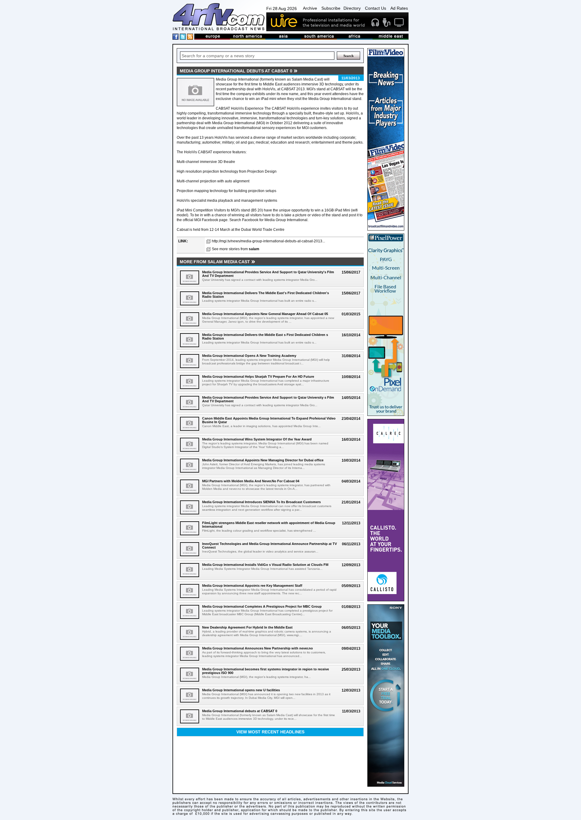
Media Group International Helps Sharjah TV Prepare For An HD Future (258, 376)
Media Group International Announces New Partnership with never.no (257, 648)
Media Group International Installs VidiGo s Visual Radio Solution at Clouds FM (265, 564)
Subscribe (330, 8)
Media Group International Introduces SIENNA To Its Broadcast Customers (261, 502)
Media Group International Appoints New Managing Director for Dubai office (262, 460)
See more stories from (235, 249)
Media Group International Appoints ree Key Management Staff (252, 585)
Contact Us (375, 8)
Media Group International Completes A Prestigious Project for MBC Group (262, 606)
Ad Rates (399, 8)
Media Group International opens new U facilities (241, 690)
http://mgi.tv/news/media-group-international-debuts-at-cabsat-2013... (268, 241)
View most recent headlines (270, 731)
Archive (310, 8)
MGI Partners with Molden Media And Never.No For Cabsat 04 (250, 481)
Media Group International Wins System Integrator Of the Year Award (257, 439)
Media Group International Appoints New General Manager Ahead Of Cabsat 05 (265, 314)
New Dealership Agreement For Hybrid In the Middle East (247, 627)
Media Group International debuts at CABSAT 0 (239, 711)
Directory (352, 8)
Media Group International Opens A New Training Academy (249, 355)
